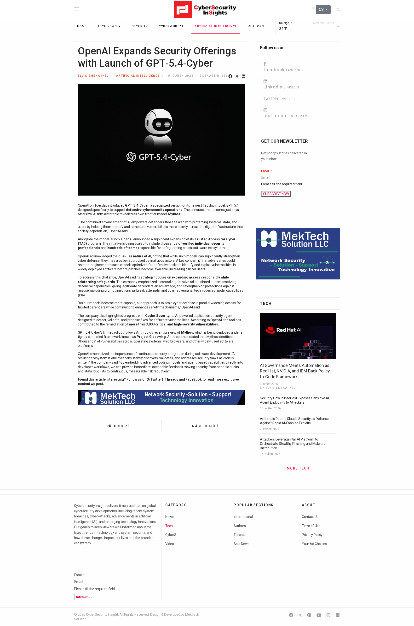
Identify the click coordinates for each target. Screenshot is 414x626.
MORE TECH (298, 468)
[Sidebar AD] (298, 253)
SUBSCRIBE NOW (276, 194)
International (243, 517)
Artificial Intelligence (216, 26)
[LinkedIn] (243, 76)
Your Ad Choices (314, 544)
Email (266, 171)
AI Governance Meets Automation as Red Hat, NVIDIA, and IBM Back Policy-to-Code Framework (295, 371)
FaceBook (194, 379)
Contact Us (310, 517)
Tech (169, 526)
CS (322, 9)
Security (140, 26)
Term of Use (311, 526)
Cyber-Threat (171, 26)
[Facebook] (230, 76)
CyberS (170, 535)
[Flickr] (337, 615)
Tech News (107, 26)
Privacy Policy (312, 535)
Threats (240, 535)
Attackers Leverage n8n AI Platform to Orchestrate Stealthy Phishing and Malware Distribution (293, 443)
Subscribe (84, 597)
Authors (256, 26)
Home (82, 26)
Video (169, 544)
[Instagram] (328, 615)
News (169, 517)
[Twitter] (237, 76)
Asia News (241, 544)
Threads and (175, 379)
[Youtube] (318, 615)
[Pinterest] (309, 615)
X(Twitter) (155, 379)
